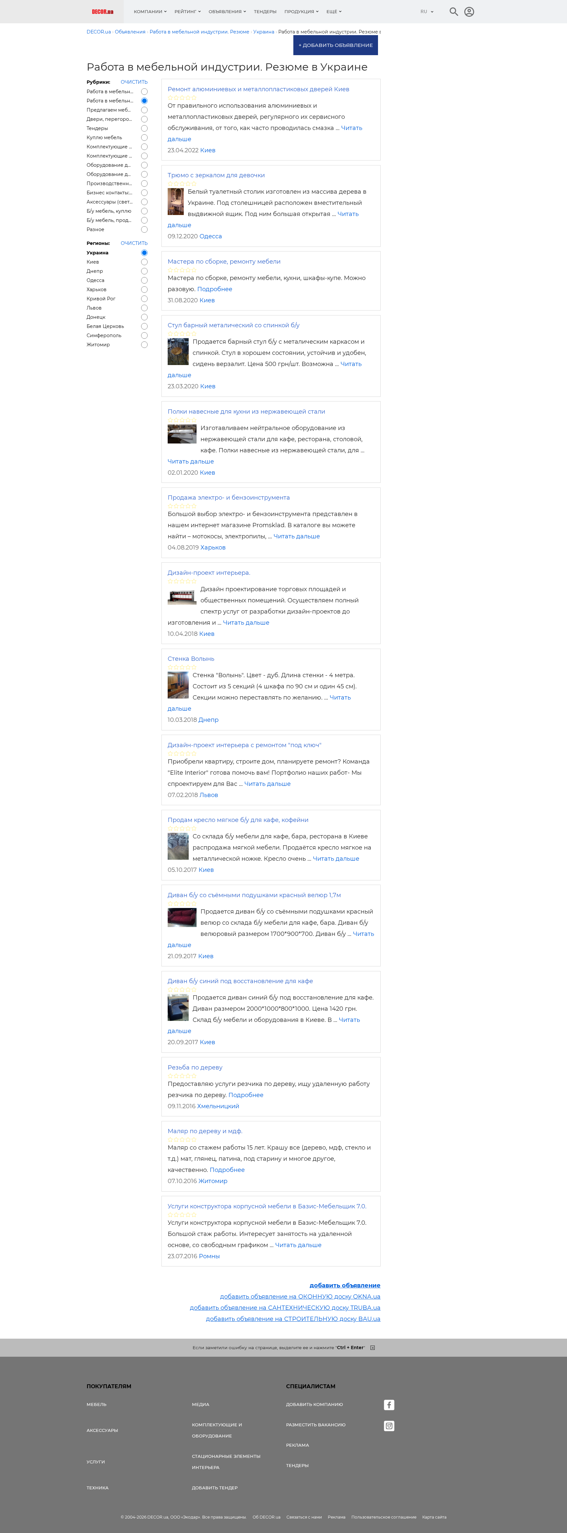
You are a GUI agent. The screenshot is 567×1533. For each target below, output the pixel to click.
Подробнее (214, 289)
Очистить (134, 82)
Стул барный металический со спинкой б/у (234, 325)
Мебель (96, 1404)
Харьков (213, 547)
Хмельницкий (218, 1106)
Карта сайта (434, 1517)
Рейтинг (186, 11)
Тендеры (265, 11)
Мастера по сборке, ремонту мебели (224, 261)
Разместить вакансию (316, 1424)
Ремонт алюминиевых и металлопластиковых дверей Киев (258, 89)
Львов (209, 795)
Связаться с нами (304, 1517)
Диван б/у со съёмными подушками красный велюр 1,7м (254, 895)
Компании (148, 11)
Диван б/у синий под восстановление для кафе (240, 981)
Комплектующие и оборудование (217, 1430)
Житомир (213, 1181)
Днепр (209, 719)
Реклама (297, 1445)
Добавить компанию (314, 1404)
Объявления (225, 11)
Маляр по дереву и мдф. (205, 1131)
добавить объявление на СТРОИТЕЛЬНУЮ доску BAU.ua (293, 1319)
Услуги (96, 1461)
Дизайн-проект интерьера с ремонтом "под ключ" (245, 745)
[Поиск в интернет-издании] (454, 12)
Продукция (299, 11)
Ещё (331, 11)
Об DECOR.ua (267, 1517)
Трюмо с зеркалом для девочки (216, 175)
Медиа (200, 1404)
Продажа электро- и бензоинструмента (229, 497)
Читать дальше (191, 461)
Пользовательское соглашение (383, 1517)
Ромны (209, 1256)
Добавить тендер (215, 1487)
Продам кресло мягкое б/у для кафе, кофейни (238, 820)
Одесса (211, 236)
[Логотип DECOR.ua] (108, 11)
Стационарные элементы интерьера (226, 1462)
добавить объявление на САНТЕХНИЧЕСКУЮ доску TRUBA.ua (285, 1307)
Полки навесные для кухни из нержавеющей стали (246, 411)
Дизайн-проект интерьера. (209, 572)
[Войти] (469, 12)
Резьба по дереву (195, 1067)
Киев (208, 150)
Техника (98, 1487)
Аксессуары (102, 1430)
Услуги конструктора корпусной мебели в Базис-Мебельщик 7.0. (267, 1206)
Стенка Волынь (191, 658)
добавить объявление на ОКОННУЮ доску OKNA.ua (300, 1296)
